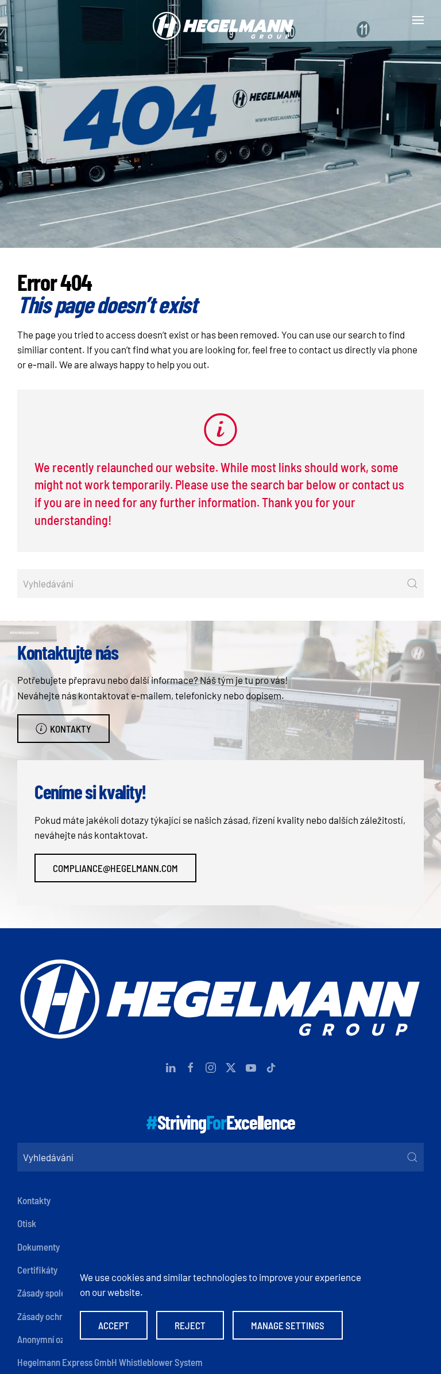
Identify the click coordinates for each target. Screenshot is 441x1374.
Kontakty (70, 728)
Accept (113, 1325)
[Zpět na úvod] (220, 20)
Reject (190, 1325)
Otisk (26, 1223)
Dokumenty (38, 1246)
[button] (418, 20)
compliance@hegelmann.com (115, 868)
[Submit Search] (412, 583)
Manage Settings (287, 1325)
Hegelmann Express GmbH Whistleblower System (110, 1362)
